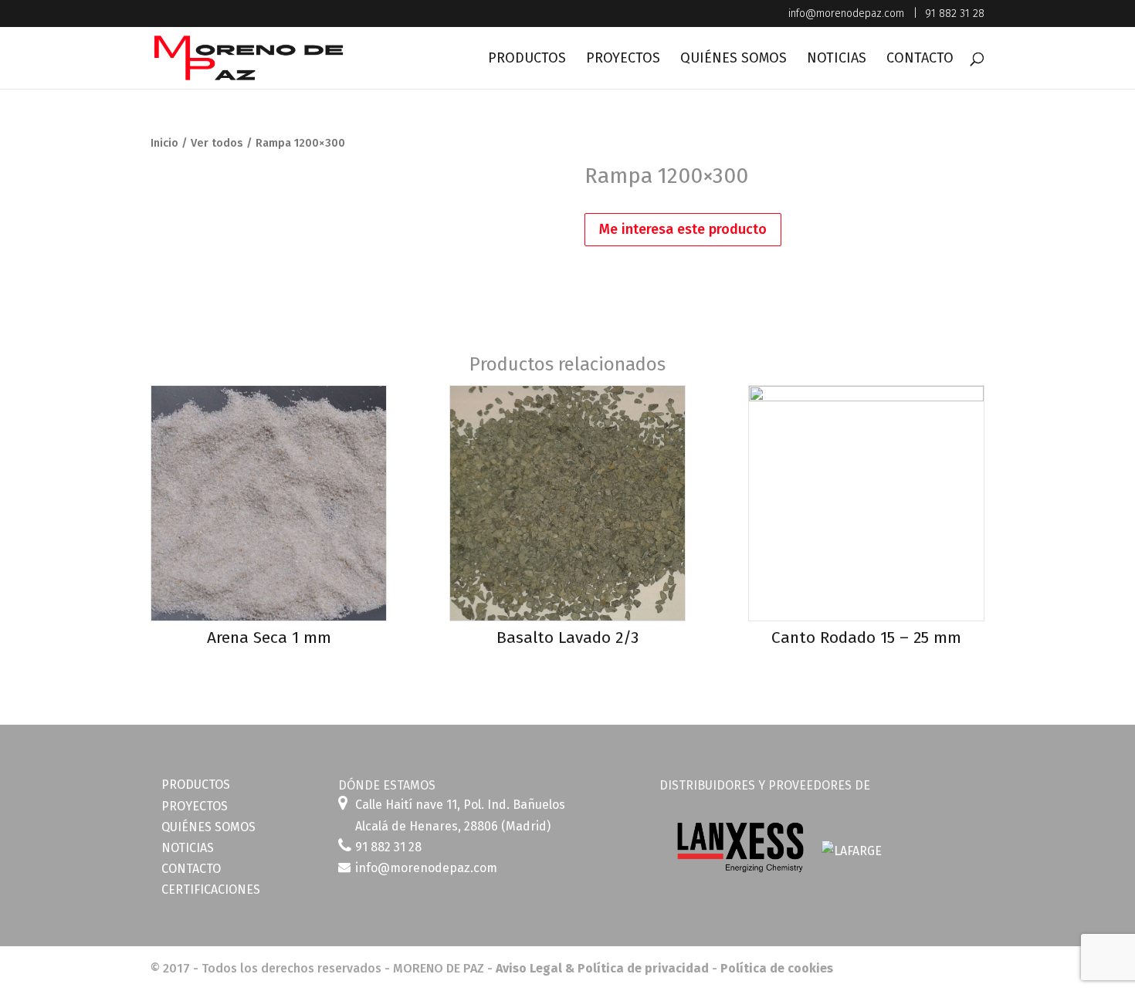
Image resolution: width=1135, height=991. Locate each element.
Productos (527, 59)
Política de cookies (776, 968)
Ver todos (217, 143)
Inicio (164, 143)
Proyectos (623, 59)
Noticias (836, 59)
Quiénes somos (733, 59)
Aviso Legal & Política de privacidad (602, 968)
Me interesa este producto (683, 229)
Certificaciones (210, 889)
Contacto (920, 59)
